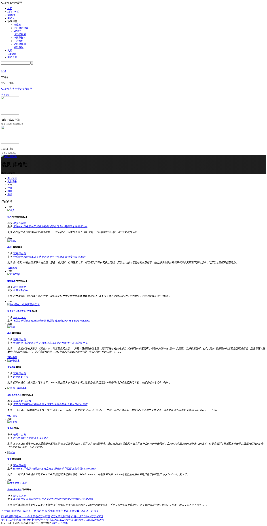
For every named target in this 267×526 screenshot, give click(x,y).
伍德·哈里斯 (80, 404)
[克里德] (12, 422)
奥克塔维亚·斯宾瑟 (23, 499)
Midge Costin (19, 317)
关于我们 (6, 510)
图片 (9, 191)
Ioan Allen (33, 320)
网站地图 (17, 510)
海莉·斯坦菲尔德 (50, 226)
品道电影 (18, 47)
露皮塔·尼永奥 (36, 256)
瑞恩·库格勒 (19, 223)
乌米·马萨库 (65, 226)
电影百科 (12, 57)
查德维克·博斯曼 (22, 342)
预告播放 (12, 268)
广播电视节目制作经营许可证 (87, 516)
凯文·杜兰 (38, 499)
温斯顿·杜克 (63, 256)
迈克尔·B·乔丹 (20, 226)
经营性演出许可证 (60, 516)
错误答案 (11, 281)
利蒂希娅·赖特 (20, 256)
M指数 (17, 31)
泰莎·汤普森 (19, 404)
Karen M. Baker (70, 320)
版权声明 (39, 510)
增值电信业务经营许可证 (35, 519)
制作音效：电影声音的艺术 (19, 311)
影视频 (11, 15)
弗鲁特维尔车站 (14, 489)
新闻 (9, 11)
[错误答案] (13, 274)
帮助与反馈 (62, 510)
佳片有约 (18, 41)
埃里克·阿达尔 (20, 320)
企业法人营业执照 (11, 519)
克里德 (10, 428)
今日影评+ (19, 37)
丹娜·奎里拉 (50, 256)
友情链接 (74, 510)
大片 (9, 50)
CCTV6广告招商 (89, 510)
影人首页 (12, 178)
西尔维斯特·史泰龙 (36, 404)
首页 (9, 8)
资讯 (9, 194)
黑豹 (9, 333)
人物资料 (12, 181)
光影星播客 (20, 44)
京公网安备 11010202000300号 (87, 519)
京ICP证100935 (60, 523)
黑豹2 (10, 247)
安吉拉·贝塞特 (77, 256)
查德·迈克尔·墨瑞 (83, 499)
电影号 (11, 18)
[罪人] (11, 210)
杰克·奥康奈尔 (79, 226)
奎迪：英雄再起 (14, 395)
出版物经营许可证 (40, 516)
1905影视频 (20, 34)
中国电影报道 (21, 28)
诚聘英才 (28, 510)
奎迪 (9, 459)
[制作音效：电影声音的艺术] (23, 304)
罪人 (9, 217)
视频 (9, 188)
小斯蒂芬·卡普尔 (22, 401)
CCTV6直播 (7, 88)
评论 (16, 11)
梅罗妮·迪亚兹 (66, 499)
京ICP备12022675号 (60, 519)
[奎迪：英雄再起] (17, 388)
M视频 (17, 24)
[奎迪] (11, 452)
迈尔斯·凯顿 (34, 226)
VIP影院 (11, 54)
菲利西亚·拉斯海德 (71, 468)
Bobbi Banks (84, 320)
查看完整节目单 (23, 88)
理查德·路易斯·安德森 (50, 320)
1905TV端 (7, 148)
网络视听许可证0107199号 (15, 516)
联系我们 (50, 510)
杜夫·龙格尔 (67, 404)
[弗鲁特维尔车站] (17, 483)
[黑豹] (11, 326)
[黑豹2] (11, 240)
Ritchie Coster (89, 468)
